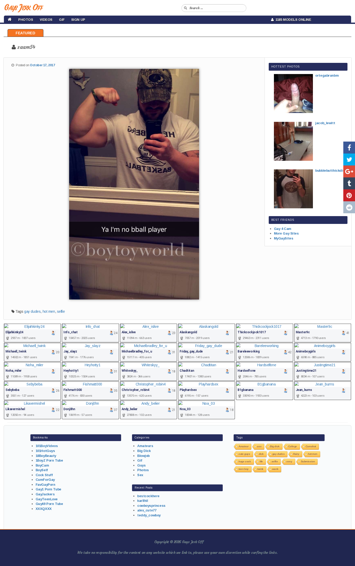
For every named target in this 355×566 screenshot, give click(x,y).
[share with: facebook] (349, 148)
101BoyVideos (47, 446)
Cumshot (311, 446)
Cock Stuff (44, 475)
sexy (289, 461)
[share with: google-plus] (349, 171)
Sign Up (78, 20)
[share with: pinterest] (349, 195)
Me (261, 461)
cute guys (244, 453)
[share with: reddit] (349, 207)
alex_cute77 (146, 510)
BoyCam (42, 465)
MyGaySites (283, 238)
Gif (62, 20)
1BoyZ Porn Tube (49, 460)
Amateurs (145, 446)
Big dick (275, 446)
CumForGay (45, 480)
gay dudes (32, 311)
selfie (61, 311)
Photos (25, 20)
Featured (25, 33)
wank (275, 469)
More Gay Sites (286, 233)
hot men (49, 311)
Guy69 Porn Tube (49, 504)
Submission (308, 461)
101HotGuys (45, 451)
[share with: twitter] (349, 159)
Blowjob (143, 456)
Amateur (243, 446)
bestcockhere (148, 496)
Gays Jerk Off (23, 7)
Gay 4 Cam (282, 229)
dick (261, 453)
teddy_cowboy (149, 515)
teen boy (244, 469)
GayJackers (45, 494)
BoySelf (42, 470)
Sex (140, 475)
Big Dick (144, 451)
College (292, 446)
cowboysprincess (151, 506)
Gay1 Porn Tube (48, 489)
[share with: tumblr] (349, 183)
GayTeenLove (47, 499)
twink (260, 469)
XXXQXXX (44, 509)
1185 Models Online (292, 20)
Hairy (296, 453)
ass (259, 446)
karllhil (142, 501)
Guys (141, 465)
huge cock (245, 461)
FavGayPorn (45, 485)
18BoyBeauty (46, 456)
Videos (46, 20)
